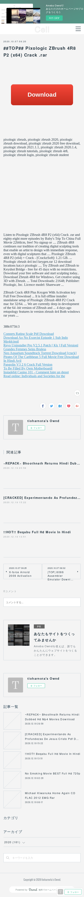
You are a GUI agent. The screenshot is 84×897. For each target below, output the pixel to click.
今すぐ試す (54, 17)
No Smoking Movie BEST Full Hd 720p (53, 773)
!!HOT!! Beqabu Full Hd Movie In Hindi (37, 532)
